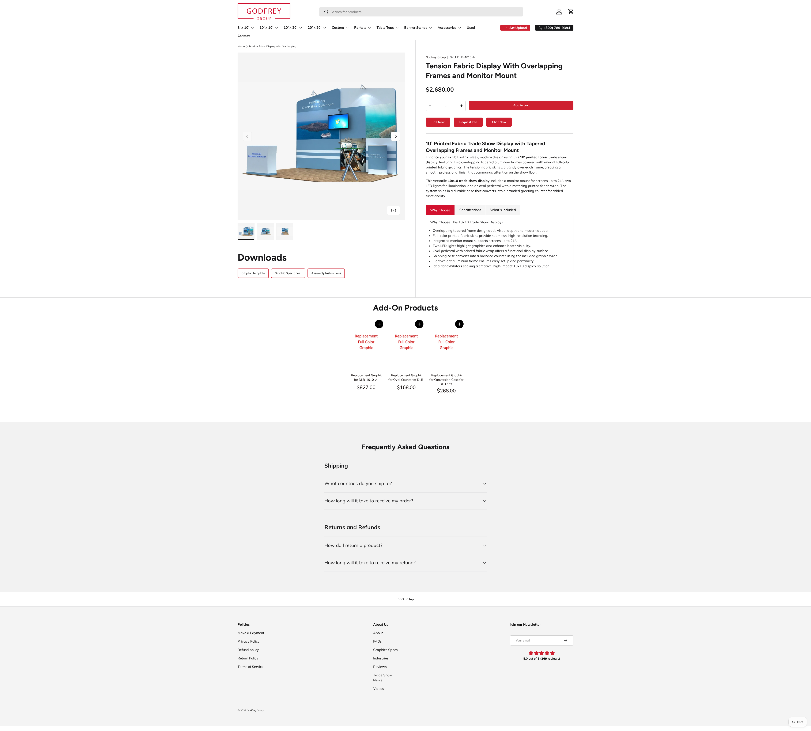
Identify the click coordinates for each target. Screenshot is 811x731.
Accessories (447, 27)
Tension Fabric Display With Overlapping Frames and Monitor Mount (274, 46)
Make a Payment (251, 633)
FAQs (377, 641)
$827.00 (366, 387)
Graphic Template (253, 273)
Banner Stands (415, 27)
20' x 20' (314, 27)
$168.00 (406, 387)
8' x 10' (243, 27)
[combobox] (421, 11)
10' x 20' (290, 27)
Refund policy (248, 650)
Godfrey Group (436, 57)
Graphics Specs (385, 650)
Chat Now (499, 122)
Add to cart (521, 105)
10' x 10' (266, 27)
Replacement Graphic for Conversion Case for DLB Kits (446, 379)
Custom (338, 27)
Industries (381, 658)
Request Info (468, 122)
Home (241, 46)
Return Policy (248, 658)
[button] (379, 324)
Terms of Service (251, 667)
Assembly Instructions (326, 273)
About (378, 633)
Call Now (438, 122)
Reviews (380, 667)
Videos (378, 688)
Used (471, 27)
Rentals (360, 27)
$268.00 (446, 390)
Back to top (405, 599)
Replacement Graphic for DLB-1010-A (366, 377)
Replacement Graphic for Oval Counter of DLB (405, 377)
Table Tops (385, 27)
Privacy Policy (249, 641)
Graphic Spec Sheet (288, 273)
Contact (244, 36)
